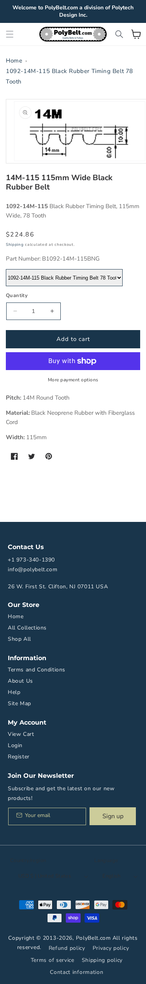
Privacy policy (111, 948)
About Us (20, 681)
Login (15, 745)
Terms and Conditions (36, 669)
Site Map (19, 703)
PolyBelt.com (93, 938)
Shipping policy (102, 960)
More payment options (73, 380)
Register (19, 756)
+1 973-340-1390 (31, 559)
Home (14, 60)
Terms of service (52, 960)
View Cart (21, 734)
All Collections (27, 627)
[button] (9, 34)
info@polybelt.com (32, 569)
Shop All (19, 639)
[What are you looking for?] (119, 34)
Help (14, 692)
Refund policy (67, 948)
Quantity (17, 295)
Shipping (15, 244)
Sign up (112, 816)
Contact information (76, 972)
